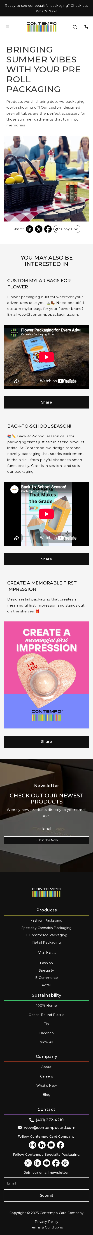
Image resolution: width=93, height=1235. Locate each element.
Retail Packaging (46, 943)
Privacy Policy (46, 1222)
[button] (8, 27)
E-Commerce (46, 978)
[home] (42, 27)
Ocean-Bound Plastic (46, 1015)
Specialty (46, 970)
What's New (46, 1086)
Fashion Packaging (46, 920)
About (46, 1067)
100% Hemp (46, 1006)
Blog (47, 1095)
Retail (46, 985)
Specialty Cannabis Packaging (46, 928)
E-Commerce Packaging (46, 935)
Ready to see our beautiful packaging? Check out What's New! (46, 8)
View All (46, 1042)
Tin (46, 1024)
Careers (46, 1076)
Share (46, 402)
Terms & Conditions (46, 1227)
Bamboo (46, 1033)
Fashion (46, 963)
